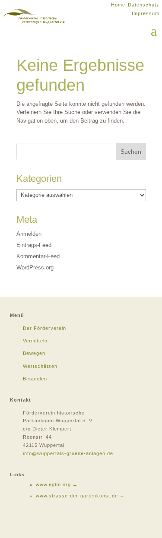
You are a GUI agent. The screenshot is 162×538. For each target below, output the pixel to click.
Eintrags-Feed (33, 245)
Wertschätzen (40, 366)
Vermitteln (35, 340)
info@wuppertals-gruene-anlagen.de (68, 453)
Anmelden (28, 234)
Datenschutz (143, 4)
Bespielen (35, 378)
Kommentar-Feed (38, 256)
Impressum (145, 13)
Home (118, 4)
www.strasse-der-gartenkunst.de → (80, 495)
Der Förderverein (44, 328)
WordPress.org (35, 267)
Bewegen (34, 353)
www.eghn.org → (57, 484)
